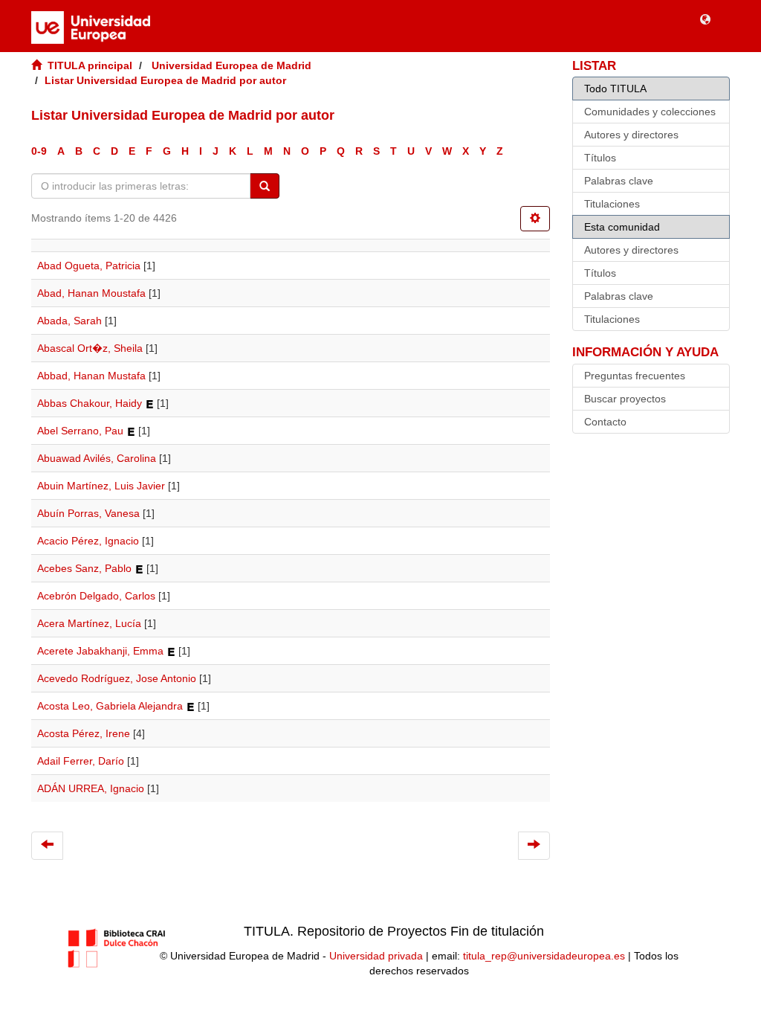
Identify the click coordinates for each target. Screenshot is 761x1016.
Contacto (605, 422)
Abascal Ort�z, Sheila (90, 348)
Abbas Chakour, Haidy (89, 403)
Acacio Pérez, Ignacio (88, 541)
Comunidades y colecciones (650, 112)
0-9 (39, 151)
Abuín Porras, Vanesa (88, 513)
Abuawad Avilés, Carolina (96, 458)
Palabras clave (618, 181)
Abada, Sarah (69, 321)
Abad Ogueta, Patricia (88, 265)
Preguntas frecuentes (634, 376)
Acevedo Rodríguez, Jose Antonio (116, 678)
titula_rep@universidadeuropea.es (544, 956)
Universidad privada (376, 956)
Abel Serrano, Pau (80, 431)
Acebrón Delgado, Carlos (96, 596)
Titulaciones (612, 204)
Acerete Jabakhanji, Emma (100, 651)
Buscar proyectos (625, 399)
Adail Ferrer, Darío (80, 761)
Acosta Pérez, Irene (83, 733)
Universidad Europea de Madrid (231, 65)
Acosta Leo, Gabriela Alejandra (110, 706)
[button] (705, 18)
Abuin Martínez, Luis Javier (101, 486)
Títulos (600, 158)
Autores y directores (631, 135)
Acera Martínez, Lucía (89, 623)
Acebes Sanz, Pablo (84, 568)
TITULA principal (90, 65)
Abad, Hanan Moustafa (91, 293)
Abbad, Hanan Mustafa (91, 376)
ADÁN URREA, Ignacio (90, 788)
